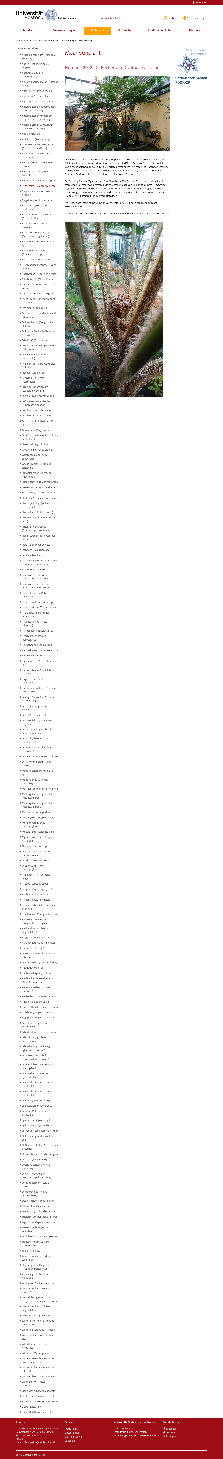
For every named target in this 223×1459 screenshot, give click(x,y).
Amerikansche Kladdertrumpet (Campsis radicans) (39, 108)
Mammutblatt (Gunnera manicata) (35, 781)
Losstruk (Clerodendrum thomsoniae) (35, 740)
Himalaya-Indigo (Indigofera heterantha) (37, 505)
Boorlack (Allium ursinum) (36, 259)
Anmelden (201, 2)
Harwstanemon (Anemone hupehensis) (36, 474)
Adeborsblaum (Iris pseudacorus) (32, 74)
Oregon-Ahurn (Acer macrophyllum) (33, 867)
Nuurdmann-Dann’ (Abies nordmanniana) (36, 853)
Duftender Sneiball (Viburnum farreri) (38, 332)
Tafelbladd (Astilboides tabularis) (40, 1211)
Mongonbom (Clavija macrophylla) (33, 824)
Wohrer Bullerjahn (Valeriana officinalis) (38, 1369)
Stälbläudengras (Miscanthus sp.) (38, 1137)
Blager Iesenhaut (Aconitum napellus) (37, 192)
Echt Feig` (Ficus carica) (35, 340)
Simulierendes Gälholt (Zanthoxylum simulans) (35, 1057)
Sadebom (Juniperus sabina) (37, 1012)
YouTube (170, 1432)
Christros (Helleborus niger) (37, 293)
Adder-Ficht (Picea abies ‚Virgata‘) (35, 65)
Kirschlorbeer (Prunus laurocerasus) (34, 637)
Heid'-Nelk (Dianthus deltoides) (39, 492)
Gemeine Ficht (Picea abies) (37, 415)
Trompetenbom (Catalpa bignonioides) (35, 1243)
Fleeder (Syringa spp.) (34, 372)
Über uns (195, 30)
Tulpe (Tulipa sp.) (31, 1250)
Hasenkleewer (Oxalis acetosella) (40, 481)
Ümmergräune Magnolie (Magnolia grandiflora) (35, 1266)
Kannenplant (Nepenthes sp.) (38, 602)
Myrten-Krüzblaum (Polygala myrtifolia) (38, 838)
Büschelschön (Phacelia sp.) (37, 279)
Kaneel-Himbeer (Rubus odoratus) (35, 594)
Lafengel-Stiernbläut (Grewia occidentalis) (38, 698)
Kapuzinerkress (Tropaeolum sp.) (40, 607)
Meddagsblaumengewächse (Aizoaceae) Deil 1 (37, 795)
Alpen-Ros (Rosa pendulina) (37, 101)
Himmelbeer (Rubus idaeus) (37, 512)
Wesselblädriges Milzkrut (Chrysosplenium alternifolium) (39, 1299)
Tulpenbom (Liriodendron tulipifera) (36, 1257)
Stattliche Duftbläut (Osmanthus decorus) (40, 1146)
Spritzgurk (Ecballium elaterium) (40, 1130)
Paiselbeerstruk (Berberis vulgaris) (36, 876)
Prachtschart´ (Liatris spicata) (38, 942)
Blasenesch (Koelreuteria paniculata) (35, 207)
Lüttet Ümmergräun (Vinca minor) (37, 763)
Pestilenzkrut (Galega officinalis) (39, 914)
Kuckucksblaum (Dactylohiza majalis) (38, 671)
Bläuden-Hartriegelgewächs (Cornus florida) (37, 216)
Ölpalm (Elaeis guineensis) (36, 860)
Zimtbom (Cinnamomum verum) (40, 1401)
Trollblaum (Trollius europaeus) (39, 1236)
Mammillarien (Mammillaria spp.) (37, 772)
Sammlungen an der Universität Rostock (136, 1435)
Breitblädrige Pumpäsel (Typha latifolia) (39, 266)
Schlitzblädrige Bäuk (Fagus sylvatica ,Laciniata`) (37, 1048)
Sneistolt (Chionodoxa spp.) (37, 1105)
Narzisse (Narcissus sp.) (35, 846)
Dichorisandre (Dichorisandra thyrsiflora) (38, 300)
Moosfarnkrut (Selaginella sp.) (38, 831)
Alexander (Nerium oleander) (38, 96)
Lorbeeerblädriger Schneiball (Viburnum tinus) (38, 731)
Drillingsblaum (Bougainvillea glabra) (38, 323)
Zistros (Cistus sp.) (32, 1406)
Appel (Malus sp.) (31, 133)
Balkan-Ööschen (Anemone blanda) (37, 164)
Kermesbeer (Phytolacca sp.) (37, 630)
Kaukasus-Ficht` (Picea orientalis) (34, 623)
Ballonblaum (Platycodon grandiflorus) (36, 173)
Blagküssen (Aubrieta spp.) (37, 200)
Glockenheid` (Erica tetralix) (37, 449)
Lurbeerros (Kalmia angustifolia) (40, 756)
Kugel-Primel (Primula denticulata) (34, 680)
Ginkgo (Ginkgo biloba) (35, 444)
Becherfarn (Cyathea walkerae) (39, 185)
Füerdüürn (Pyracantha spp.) (38, 395)
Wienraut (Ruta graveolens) (37, 1315)
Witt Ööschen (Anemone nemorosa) (35, 1345)
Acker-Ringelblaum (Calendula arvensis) (39, 56)
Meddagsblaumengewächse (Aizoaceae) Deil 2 (37, 804)
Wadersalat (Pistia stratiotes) (38, 1283)
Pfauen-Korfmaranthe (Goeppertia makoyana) (35, 921)
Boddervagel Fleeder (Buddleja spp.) (39, 243)
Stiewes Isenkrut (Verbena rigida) (40, 1154)
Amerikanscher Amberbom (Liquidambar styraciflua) (37, 117)
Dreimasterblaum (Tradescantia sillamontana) (39, 314)
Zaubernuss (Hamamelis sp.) (38, 1396)
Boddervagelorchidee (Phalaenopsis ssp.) (34, 252)
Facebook (171, 1428)
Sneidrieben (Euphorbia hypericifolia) (35, 1075)
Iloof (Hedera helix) (32, 555)
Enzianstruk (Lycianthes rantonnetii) (35, 356)
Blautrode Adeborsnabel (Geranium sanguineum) (35, 234)
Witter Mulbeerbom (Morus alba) (37, 1336)
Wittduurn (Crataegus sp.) (36, 1353)
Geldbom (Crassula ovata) (36, 410)
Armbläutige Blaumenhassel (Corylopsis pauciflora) (38, 146)
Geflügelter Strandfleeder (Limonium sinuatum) (36, 403)
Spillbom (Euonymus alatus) (37, 1125)
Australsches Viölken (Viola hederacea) (37, 155)
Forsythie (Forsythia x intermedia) (34, 379)
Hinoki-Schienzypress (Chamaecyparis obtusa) (35, 528)
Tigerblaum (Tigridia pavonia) (38, 1222)
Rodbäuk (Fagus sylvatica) (36, 973)
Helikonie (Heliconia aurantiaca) (39, 497)
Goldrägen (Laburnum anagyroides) (34, 456)
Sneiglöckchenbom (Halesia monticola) (37, 1084)
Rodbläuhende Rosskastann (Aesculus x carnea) (37, 980)
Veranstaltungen (64, 30)
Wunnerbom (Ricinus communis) (33, 1383)
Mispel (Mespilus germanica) (38, 817)
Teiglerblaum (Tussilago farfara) (39, 1216)
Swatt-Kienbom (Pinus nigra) (38, 1200)
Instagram (171, 1436)
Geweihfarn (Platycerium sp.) (38, 430)
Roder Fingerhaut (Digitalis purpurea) (37, 989)
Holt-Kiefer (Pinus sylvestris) (37, 544)
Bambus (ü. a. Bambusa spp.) (38, 180)
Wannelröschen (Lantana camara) (36, 1290)
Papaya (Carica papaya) (35, 883)
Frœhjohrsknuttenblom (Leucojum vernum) (35, 388)
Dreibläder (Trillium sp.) (35, 307)
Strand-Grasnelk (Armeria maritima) (36, 1166)
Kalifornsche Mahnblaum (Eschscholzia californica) (36, 585)
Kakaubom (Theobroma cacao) (39, 569)
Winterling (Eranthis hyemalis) (38, 1329)
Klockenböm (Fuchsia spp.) (37, 644)
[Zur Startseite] (46, 14)
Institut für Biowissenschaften (130, 1431)
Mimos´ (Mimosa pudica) (36, 812)
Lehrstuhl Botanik (123, 1428)
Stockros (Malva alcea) (34, 1159)
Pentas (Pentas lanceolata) (36, 899)
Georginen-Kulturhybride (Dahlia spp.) (40, 422)
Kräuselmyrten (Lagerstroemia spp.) (39, 662)
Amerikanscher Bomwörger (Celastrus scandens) (37, 126)
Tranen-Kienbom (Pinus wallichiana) (35, 1229)
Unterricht (124, 30)
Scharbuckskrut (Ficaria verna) (39, 1032)
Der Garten (30, 30)
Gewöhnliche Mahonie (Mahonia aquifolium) (40, 437)
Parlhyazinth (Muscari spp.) (37, 894)
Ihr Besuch (97, 30)
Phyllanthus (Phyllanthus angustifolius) (36, 930)
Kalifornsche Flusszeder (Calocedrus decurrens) (35, 576)
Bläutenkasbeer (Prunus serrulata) (35, 225)
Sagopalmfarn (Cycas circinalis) (39, 1017)
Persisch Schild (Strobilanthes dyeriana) (38, 906)
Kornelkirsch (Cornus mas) (36, 655)
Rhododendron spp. (33, 967)
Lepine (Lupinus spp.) (34, 715)
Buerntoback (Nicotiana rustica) (39, 273)
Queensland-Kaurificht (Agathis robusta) (39, 955)
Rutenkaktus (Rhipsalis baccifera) (40, 1006)
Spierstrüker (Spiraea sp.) (36, 1120)
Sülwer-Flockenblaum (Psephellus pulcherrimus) (36, 1175)
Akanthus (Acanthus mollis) (37, 90)
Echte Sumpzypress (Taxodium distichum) (39, 347)
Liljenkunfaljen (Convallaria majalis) (37, 722)
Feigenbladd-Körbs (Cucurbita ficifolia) (38, 365)
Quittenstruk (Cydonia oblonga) (39, 962)
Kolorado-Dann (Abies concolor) (40, 650)
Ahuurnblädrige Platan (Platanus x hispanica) (40, 83)
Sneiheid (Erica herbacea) (36, 1100)
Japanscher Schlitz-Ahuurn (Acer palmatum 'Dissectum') (40, 562)
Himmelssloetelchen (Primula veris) (38, 519)
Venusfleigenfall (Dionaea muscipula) (36, 1275)
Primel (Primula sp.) (33, 948)
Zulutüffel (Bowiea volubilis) (37, 1412)
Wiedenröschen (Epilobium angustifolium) (37, 1308)
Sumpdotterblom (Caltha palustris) (35, 1184)
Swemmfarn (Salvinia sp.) (36, 1206)
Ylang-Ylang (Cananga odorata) (39, 1390)
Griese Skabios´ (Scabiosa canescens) (36, 465)
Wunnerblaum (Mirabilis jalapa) (39, 1376)
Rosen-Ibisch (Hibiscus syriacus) (39, 996)
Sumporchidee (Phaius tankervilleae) (34, 1193)
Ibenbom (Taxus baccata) (35, 549)
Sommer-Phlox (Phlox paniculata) (34, 1112)
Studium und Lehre (160, 30)
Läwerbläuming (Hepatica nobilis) (36, 707)
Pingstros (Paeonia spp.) (35, 937)
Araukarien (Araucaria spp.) (37, 139)
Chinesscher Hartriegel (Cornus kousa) (39, 286)
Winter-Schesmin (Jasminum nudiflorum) (38, 1322)
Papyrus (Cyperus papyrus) (37, 889)
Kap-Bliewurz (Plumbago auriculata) (35, 614)
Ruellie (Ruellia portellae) (35, 1001)
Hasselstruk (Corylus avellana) (38, 487)
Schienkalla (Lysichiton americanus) (34, 1039)
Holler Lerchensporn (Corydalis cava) (39, 537)
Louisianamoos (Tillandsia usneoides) (36, 749)
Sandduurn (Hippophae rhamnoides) (35, 1024)
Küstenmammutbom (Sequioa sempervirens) (39, 689)
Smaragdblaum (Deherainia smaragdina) (37, 1066)
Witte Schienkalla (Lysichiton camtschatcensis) (38, 1360)
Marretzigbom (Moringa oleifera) (40, 788)
